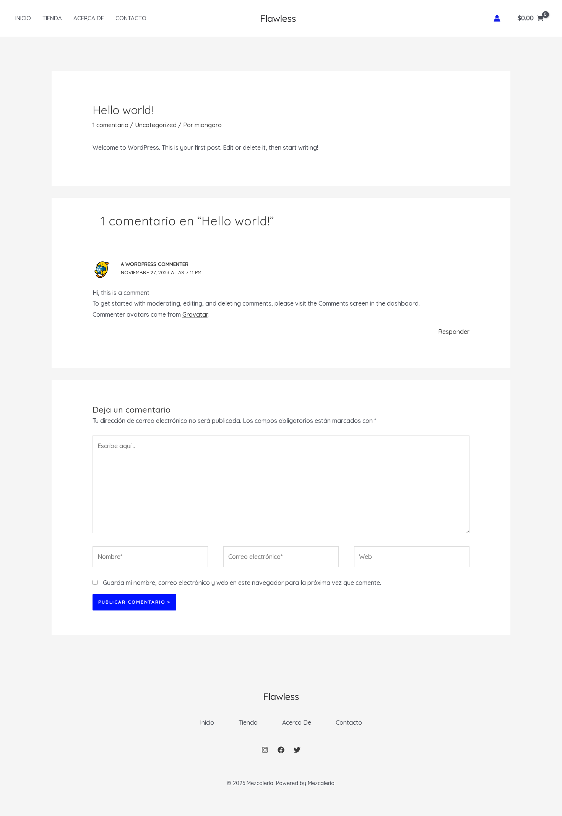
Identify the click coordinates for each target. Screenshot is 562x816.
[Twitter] (297, 749)
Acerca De (88, 18)
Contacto (130, 18)
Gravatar (195, 314)
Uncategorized (156, 125)
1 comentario (110, 125)
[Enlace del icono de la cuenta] (497, 18)
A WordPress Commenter (154, 264)
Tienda (52, 18)
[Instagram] (265, 749)
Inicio (23, 18)
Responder (453, 331)
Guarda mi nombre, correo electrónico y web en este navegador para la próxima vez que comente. (242, 582)
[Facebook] (281, 749)
